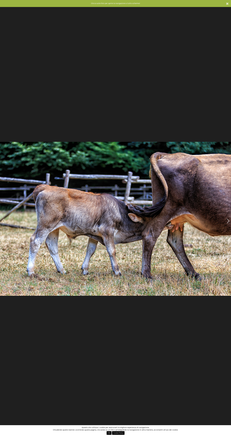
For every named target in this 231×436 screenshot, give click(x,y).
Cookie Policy (118, 433)
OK (109, 433)
